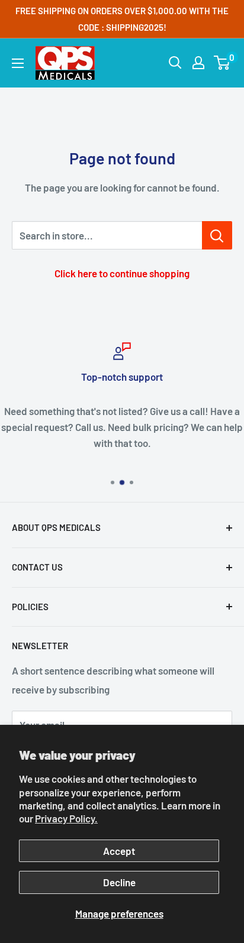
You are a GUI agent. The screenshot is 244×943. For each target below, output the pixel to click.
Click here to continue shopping (122, 273)
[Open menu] (18, 63)
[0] (222, 63)
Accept (119, 851)
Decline (119, 882)
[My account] (198, 62)
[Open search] (175, 62)
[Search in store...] (217, 235)
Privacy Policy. (66, 818)
